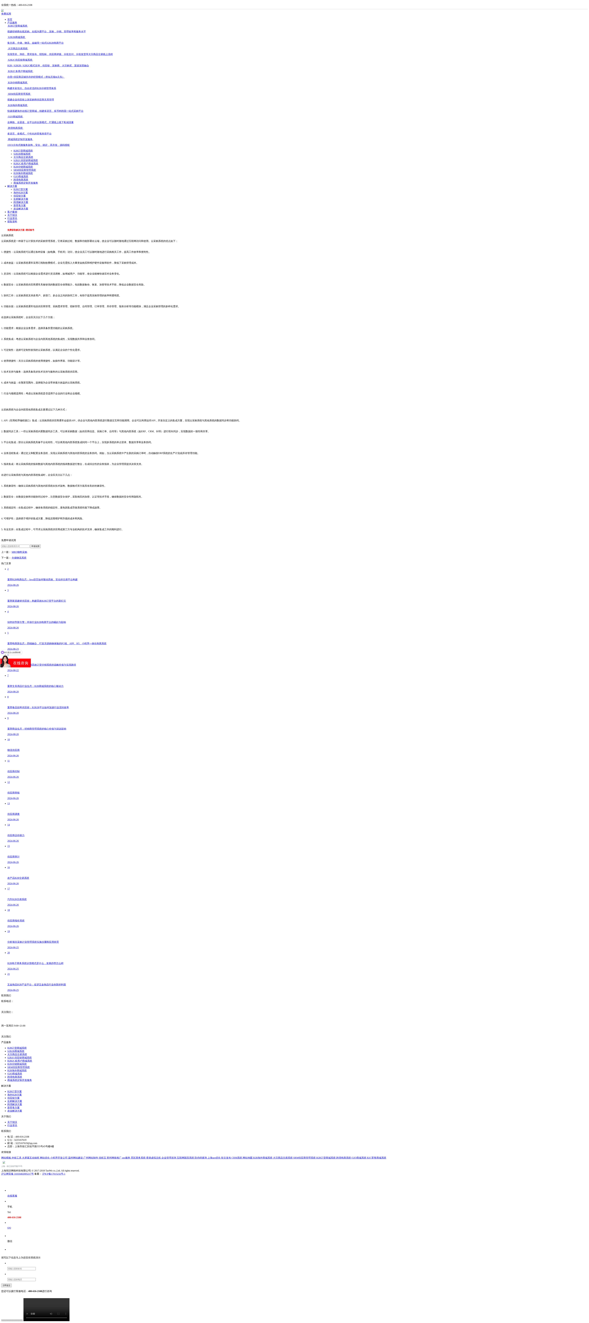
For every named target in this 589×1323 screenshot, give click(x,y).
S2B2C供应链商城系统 (25, 160)
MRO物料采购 (19, 552)
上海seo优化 (214, 1157)
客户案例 (12, 212)
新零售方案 (19, 205)
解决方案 (12, 186)
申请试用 (35, 546)
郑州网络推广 (114, 1157)
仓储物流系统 (19, 557)
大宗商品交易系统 (23, 157)
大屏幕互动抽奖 (31, 1157)
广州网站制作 (91, 1157)
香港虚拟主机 (154, 1157)
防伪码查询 (201, 1157)
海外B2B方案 (20, 192)
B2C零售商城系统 (376, 1157)
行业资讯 (12, 218)
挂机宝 (103, 1157)
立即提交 (6, 1285)
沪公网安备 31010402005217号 (17, 1174)
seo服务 (126, 1157)
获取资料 (12, 221)
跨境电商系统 (20, 179)
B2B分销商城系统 (23, 166)
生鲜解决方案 (20, 199)
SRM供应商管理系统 (24, 170)
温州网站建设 (75, 1157)
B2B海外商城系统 (23, 173)
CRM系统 (237, 1157)
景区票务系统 (138, 1157)
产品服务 (12, 22)
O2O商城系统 (20, 176)
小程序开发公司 (59, 1157)
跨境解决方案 (20, 202)
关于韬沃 (12, 215)
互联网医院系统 (186, 1157)
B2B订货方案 (20, 189)
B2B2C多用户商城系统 (25, 163)
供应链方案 (19, 195)
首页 (9, 19)
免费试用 (6, 13)
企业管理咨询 (169, 1157)
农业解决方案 (20, 208)
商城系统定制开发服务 (25, 183)
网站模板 (6, 1157)
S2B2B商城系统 (22, 154)
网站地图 (248, 1157)
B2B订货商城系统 (23, 150)
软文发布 (226, 1157)
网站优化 (45, 1157)
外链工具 (17, 1157)
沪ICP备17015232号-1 (53, 1174)
